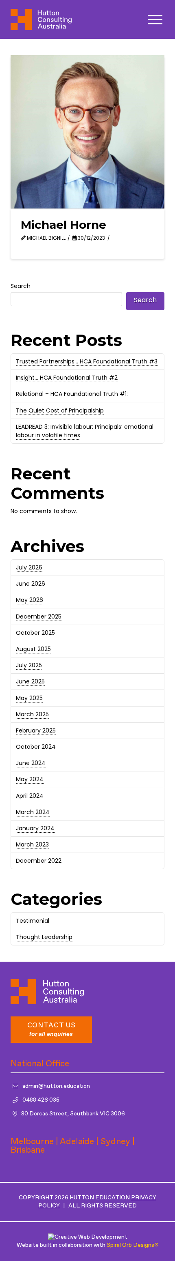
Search (21, 286)
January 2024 (35, 828)
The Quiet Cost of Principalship (60, 410)
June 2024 (31, 763)
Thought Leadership (44, 937)
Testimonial (32, 921)
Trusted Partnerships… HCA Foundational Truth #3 (87, 361)
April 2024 (30, 796)
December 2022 (38, 861)
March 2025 (32, 714)
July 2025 (29, 665)
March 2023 (32, 844)
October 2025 (35, 633)
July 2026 (29, 567)
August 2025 (33, 649)
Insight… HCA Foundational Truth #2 (67, 378)
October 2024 (36, 747)
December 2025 (38, 616)
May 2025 (29, 698)
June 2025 (30, 681)
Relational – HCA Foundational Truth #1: (72, 394)
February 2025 (36, 730)
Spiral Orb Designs (132, 1245)
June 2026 (30, 584)
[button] (155, 19)
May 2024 (30, 779)
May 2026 (29, 600)
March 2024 (33, 812)
